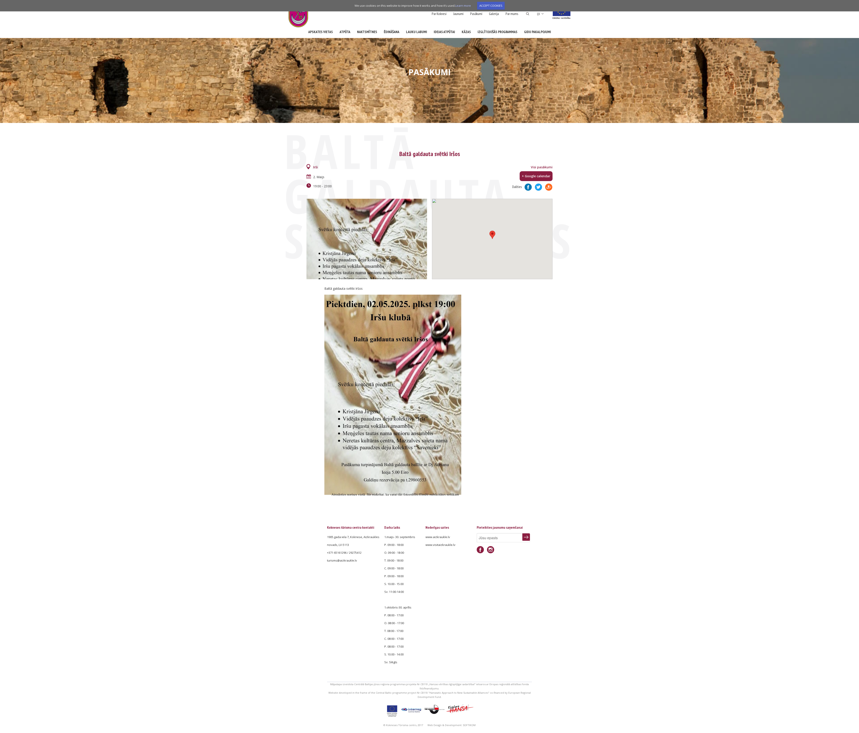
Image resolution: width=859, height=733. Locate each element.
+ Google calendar (536, 176)
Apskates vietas (320, 32)
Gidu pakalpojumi (537, 32)
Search (527, 13)
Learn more (463, 6)
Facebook (480, 549)
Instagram (490, 549)
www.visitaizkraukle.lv (440, 545)
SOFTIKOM (469, 725)
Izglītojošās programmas (497, 32)
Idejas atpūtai (444, 32)
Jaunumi (458, 13)
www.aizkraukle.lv (437, 537)
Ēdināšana (391, 32)
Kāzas (466, 32)
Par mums (512, 13)
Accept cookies (490, 6)
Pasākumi (476, 13)
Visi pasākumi (542, 167)
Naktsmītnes (367, 32)
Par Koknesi (439, 13)
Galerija (494, 13)
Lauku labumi (416, 32)
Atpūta (345, 32)
